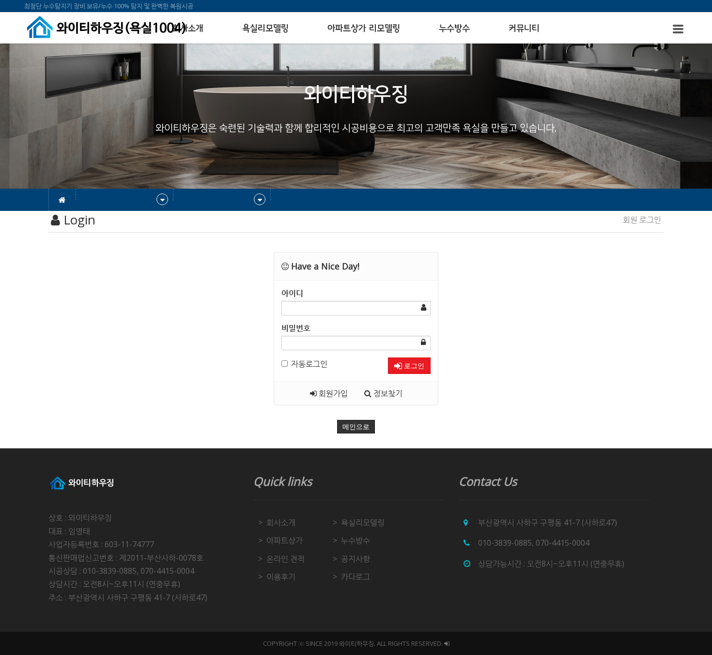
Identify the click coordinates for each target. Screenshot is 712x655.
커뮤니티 (524, 28)
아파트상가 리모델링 (363, 28)
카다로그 (355, 576)
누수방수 (454, 28)
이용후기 (280, 576)
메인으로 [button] (356, 427)
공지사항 (355, 558)
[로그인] (446, 643)
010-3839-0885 (505, 542)
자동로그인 (309, 363)
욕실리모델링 (265, 28)
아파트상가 (284, 540)
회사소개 (280, 522)
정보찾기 (386, 393)
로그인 (413, 366)
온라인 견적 (285, 558)
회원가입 (332, 393)
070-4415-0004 (562, 542)
